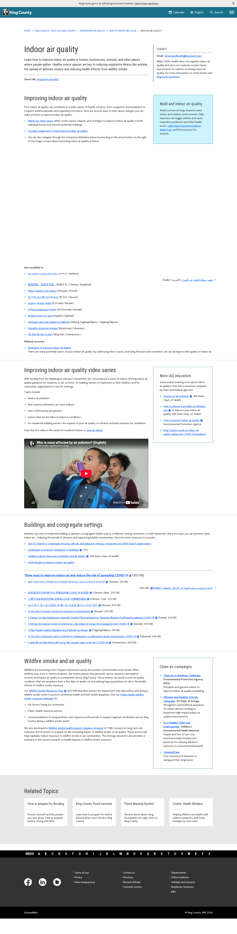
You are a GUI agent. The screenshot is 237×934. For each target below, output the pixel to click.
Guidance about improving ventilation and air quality (56, 556)
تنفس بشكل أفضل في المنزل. (197, 279)
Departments (178, 872)
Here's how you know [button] (146, 3)
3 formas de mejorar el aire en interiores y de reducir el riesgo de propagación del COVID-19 (78, 623)
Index (30, 854)
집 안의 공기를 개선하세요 (43, 297)
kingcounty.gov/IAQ (48, 79)
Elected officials (131, 882)
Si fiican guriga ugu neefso (42, 309)
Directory (128, 877)
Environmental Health (92, 30)
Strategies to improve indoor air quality (49, 347)
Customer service (132, 886)
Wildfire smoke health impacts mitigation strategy (75, 728)
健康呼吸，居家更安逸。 (42, 284)
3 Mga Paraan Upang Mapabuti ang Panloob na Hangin (58, 630)
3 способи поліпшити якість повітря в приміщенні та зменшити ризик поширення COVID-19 (82, 636)
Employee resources (182, 886)
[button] (233, 3)
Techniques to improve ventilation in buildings (53, 549)
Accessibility (31, 912)
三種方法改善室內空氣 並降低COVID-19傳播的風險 (57, 598)
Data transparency (84, 882)
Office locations (180, 877)
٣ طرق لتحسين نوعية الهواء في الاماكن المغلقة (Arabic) (183, 588)
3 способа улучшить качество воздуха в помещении (59, 611)
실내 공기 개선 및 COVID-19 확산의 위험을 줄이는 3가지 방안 (63, 605)
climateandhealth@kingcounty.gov (183, 55)
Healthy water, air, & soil (122, 30)
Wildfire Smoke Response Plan (46, 690)
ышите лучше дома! (39, 303)
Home (27, 30)
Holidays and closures (183, 882)
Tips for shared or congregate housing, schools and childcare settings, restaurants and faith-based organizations (89, 543)
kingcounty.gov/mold (168, 76)
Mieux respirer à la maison (42, 290)
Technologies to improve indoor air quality (51, 562)
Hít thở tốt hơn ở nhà (39, 334)
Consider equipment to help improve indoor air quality (58, 131)
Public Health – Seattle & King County (55, 30)
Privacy (78, 877)
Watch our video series (40, 120)
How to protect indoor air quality (181, 420)
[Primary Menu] (232, 12)
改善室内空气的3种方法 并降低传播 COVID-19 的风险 (58, 592)
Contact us (129, 872)
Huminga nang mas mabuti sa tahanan (49, 322)
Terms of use (81, 872)
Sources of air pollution (176, 396)
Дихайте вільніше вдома (42, 328)
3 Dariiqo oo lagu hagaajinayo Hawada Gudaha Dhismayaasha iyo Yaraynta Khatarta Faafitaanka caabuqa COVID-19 (91, 617)
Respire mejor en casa (40, 315)
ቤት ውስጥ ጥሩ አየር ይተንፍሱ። (43, 273)
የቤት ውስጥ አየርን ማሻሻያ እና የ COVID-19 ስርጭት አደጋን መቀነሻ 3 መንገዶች (66, 581)
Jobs (173, 891)
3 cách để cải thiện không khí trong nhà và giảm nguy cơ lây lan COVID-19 (68, 642)
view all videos (94, 430)
